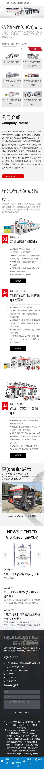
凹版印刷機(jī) (22, 728)
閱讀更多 (18, 281)
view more (10, 176)
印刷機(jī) (33, 725)
